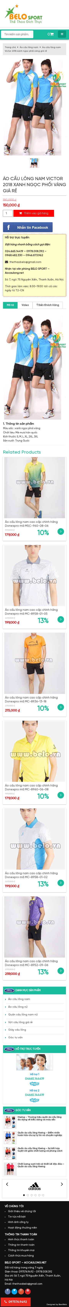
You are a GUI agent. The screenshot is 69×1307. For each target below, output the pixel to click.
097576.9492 (17, 1302)
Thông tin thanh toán (21, 1245)
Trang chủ (10, 47)
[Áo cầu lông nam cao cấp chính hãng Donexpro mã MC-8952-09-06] (34, 927)
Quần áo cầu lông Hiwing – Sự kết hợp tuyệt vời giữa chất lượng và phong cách (40, 1149)
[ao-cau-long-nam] (34, 163)
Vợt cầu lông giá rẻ (20, 1022)
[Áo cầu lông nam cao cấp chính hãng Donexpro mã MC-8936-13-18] (34, 663)
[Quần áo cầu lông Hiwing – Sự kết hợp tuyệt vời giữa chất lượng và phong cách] (10, 1153)
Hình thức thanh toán (21, 1239)
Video (25, 305)
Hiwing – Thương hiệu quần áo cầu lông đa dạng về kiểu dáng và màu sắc (40, 1118)
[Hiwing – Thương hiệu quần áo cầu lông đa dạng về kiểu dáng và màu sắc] (10, 1122)
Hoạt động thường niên (22, 1228)
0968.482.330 (13, 255)
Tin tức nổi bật (17, 1217)
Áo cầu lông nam (29, 47)
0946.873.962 (34, 255)
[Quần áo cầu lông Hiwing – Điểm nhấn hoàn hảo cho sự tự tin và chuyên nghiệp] (10, 1137)
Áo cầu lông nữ (17, 1007)
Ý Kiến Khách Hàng (48, 305)
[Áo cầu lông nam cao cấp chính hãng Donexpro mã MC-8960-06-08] (34, 751)
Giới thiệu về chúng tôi (22, 1211)
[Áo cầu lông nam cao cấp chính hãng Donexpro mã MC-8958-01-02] (34, 839)
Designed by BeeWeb (57, 1305)
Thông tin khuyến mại (21, 1250)
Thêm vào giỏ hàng (35, 213)
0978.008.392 (35, 251)
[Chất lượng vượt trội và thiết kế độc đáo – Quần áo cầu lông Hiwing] (10, 1169)
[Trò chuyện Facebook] (28, 227)
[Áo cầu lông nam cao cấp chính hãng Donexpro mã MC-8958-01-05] (34, 575)
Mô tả (10, 305)
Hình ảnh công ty (18, 1222)
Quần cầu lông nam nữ (23, 1014)
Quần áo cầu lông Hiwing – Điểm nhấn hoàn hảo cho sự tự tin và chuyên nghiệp (40, 1134)
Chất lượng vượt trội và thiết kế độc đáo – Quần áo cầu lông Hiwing (41, 1165)
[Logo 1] (34, 1186)
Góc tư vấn (15, 1037)
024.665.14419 (14, 251)
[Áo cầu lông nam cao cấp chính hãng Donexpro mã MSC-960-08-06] (34, 487)
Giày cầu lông (17, 1030)
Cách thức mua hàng (21, 1256)
